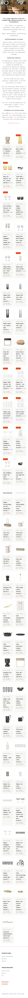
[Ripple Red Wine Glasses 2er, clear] (20, 226)
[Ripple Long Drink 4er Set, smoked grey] (7, 689)
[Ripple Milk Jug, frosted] (20, 257)
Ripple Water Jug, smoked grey (7, 325)
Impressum (4, 961)
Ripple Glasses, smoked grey (6, 875)
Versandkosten (8, 156)
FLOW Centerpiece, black (7, 646)
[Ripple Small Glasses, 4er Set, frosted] (7, 372)
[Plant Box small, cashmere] (20, 549)
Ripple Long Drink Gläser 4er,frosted (7, 414)
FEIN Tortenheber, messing (7, 618)
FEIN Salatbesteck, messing (20, 618)
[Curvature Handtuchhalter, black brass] (7, 922)
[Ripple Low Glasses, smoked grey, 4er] (20, 832)
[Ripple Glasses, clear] (20, 745)
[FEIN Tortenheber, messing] (7, 606)
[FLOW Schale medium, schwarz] (20, 689)
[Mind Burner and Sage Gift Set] (20, 463)
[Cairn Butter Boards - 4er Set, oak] (20, 342)
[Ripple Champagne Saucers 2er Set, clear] (7, 832)
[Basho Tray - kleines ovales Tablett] (7, 891)
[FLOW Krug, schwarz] (7, 719)
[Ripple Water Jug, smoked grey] (7, 313)
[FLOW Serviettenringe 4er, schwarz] (20, 863)
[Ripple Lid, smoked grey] (7, 774)
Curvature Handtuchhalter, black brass (8, 934)
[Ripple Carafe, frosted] (20, 431)
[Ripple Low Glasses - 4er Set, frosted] (20, 372)
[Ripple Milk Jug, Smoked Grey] (7, 285)
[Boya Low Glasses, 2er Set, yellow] (7, 166)
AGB (2, 975)
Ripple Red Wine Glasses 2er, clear (20, 238)
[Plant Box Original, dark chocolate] (7, 342)
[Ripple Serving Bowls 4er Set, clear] (20, 492)
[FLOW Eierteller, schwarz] (20, 634)
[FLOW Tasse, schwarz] (20, 719)
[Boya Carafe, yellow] (20, 139)
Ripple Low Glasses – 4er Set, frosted (20, 384)
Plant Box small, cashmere (19, 561)
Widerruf (4, 973)
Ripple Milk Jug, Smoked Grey (6, 297)
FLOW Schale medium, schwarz (19, 701)
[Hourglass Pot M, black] (7, 662)
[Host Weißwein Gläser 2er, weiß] (7, 463)
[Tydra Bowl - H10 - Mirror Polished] (20, 166)
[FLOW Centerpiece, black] (7, 634)
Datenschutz (4, 958)
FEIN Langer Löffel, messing (19, 589)
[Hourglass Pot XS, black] (7, 577)
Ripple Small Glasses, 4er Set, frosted (7, 384)
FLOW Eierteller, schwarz (19, 646)
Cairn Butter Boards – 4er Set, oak (20, 354)
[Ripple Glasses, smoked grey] (7, 863)
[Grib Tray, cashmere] (7, 523)
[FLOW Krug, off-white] (7, 549)
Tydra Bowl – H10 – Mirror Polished (20, 178)
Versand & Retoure (6, 970)
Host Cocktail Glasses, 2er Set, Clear (7, 208)
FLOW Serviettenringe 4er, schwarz (20, 875)
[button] (24, 3)
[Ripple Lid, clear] (20, 774)
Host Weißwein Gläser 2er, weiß (7, 475)
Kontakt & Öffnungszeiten (7, 956)
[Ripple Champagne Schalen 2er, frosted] (7, 431)
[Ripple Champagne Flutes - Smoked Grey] (7, 226)
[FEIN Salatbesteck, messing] (20, 606)
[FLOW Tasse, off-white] (20, 523)
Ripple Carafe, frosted (18, 443)
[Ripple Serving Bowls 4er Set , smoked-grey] (7, 492)
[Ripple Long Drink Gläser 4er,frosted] (7, 401)
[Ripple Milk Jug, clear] (20, 285)
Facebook (5, 984)
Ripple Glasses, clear (18, 757)
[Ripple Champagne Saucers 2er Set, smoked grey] (20, 800)
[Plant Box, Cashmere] (20, 662)
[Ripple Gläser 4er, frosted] (20, 401)
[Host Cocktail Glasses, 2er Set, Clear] (7, 196)
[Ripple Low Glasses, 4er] (7, 800)
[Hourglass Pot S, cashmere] (7, 139)
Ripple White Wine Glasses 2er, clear (7, 269)
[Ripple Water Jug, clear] (20, 313)
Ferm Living (6, 146)
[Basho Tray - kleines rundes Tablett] (20, 891)
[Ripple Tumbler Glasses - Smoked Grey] (20, 196)
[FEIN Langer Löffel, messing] (20, 577)
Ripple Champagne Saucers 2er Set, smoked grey (19, 814)
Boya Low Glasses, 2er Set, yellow (7, 178)
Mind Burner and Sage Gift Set (20, 475)
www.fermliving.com (14, 123)
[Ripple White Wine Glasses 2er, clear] (7, 257)
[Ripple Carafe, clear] (7, 745)
